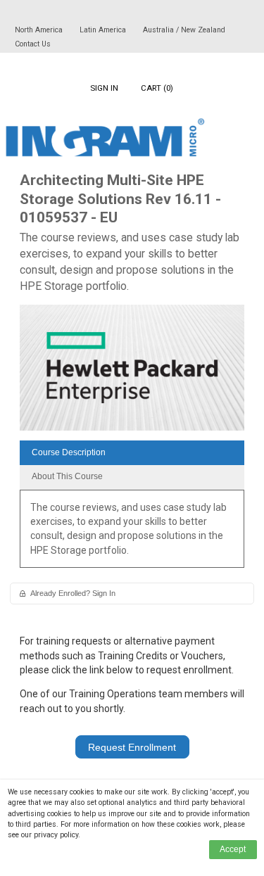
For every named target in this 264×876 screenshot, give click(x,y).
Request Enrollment (132, 747)
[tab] (132, 452)
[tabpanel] (132, 533)
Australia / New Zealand (184, 29)
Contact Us (33, 44)
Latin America (104, 29)
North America (40, 29)
